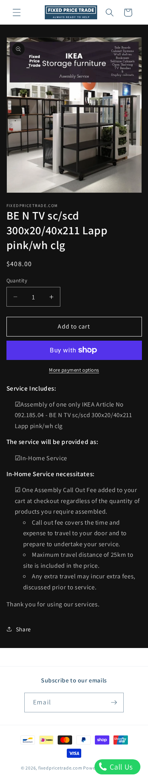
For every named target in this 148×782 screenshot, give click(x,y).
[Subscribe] (114, 702)
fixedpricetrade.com (60, 768)
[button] (17, 12)
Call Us (120, 767)
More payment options (74, 370)
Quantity (17, 280)
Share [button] (23, 629)
